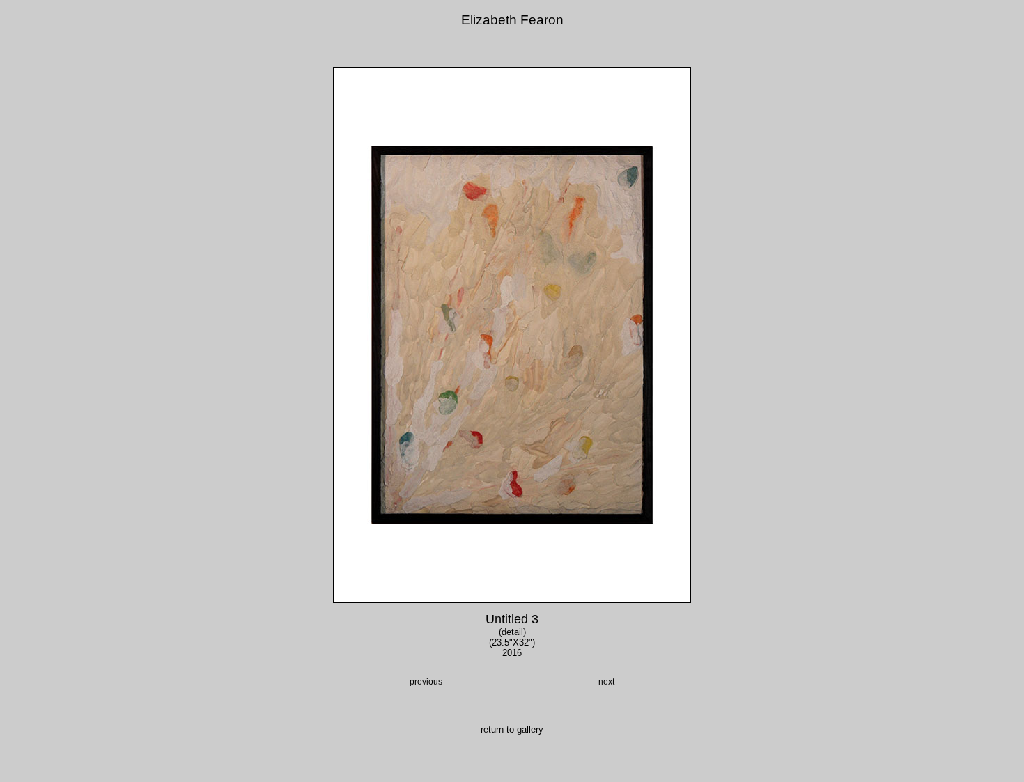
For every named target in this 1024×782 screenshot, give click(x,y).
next (606, 682)
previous (426, 682)
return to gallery (512, 729)
